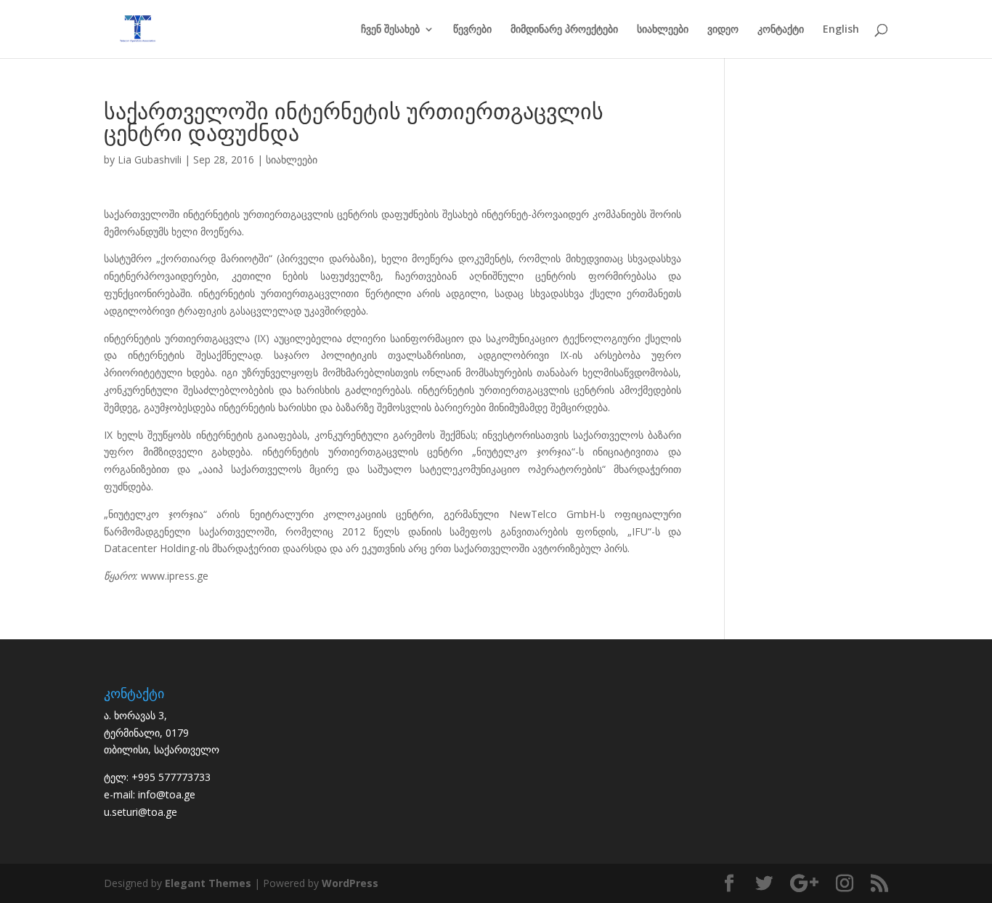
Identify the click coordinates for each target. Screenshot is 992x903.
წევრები (472, 30)
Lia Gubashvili (150, 159)
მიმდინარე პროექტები (564, 30)
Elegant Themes (208, 883)
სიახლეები (662, 30)
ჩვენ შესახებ (390, 30)
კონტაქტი (780, 30)
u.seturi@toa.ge (140, 812)
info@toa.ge (166, 794)
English (841, 30)
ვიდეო (723, 30)
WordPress (350, 883)
